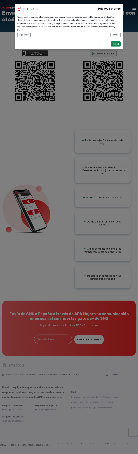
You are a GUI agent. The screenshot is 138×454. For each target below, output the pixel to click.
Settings (115, 35)
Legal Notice (24, 35)
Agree (116, 44)
